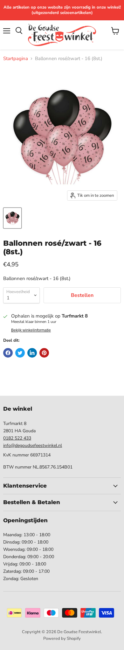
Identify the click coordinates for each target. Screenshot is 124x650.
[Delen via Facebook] (8, 353)
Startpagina (15, 58)
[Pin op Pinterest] (44, 353)
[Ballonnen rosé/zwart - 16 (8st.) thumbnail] (12, 218)
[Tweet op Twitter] (20, 353)
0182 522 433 (17, 438)
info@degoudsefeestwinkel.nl (32, 445)
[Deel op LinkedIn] (32, 353)
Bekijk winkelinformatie (31, 330)
